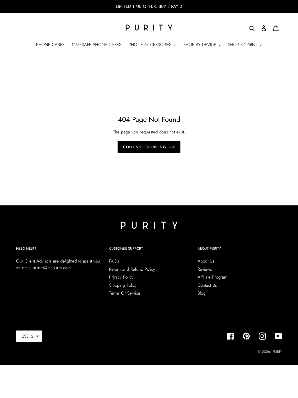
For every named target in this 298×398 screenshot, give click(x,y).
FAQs (114, 261)
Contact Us (207, 285)
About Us (206, 261)
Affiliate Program (212, 277)
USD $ (27, 336)
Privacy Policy (121, 277)
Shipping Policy (123, 285)
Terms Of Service (124, 293)
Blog (201, 293)
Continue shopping (144, 147)
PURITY (277, 351)
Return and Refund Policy (132, 269)
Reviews (205, 269)
